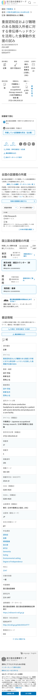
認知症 (5, 534)
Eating (5, 555)
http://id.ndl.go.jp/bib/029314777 (16, 625)
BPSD (5, 548)
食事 (4, 538)
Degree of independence (12, 561)
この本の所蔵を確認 (25, 229)
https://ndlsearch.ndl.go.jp (13, 612)
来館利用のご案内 (28, 255)
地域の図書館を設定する (18, 201)
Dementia (7, 551)
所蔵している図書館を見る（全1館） (19, 132)
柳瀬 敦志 (6, 392)
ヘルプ (20, 196)
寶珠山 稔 (6, 395)
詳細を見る (32, 91)
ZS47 (5, 570)
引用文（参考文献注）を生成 (15, 149)
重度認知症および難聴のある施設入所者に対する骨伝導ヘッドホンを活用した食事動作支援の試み (18, 361)
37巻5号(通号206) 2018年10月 (17, 12)
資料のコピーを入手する (10, 670)
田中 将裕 (6, 388)
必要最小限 (10, 693)
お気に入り (6, 145)
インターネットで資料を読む (11, 667)
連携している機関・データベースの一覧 (20, 184)
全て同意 (28, 693)
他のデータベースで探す (14, 157)
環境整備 (6, 541)
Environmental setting (12, 558)
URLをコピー (13, 145)
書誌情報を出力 (11, 153)
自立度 (5, 544)
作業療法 (9, 9)
